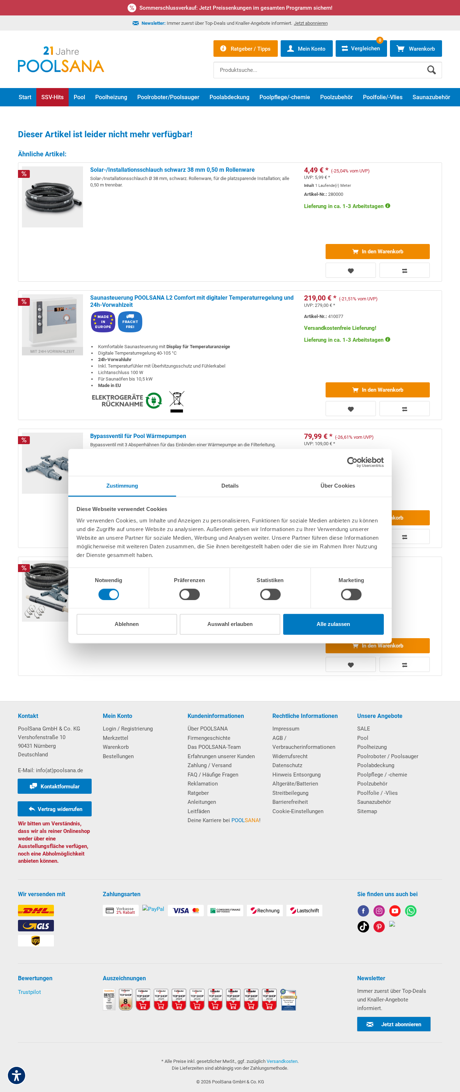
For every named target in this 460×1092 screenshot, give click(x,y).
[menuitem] (327, 65)
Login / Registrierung (128, 728)
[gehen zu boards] (379, 928)
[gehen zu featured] (395, 912)
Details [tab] (230, 486)
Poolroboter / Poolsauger (387, 756)
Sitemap (367, 811)
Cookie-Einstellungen (297, 811)
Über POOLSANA (208, 728)
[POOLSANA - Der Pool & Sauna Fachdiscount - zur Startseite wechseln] (61, 59)
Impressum (285, 728)
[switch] (189, 594)
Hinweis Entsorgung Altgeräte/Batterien (296, 779)
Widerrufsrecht (290, 756)
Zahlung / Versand (209, 765)
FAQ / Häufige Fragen (213, 774)
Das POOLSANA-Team (214, 747)
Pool (362, 738)
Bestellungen (118, 756)
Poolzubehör (372, 783)
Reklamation (203, 783)
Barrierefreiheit (290, 802)
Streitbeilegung (290, 793)
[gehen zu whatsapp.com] (411, 912)
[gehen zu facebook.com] (363, 912)
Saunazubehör (374, 802)
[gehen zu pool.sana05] (379, 912)
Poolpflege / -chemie (382, 774)
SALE (363, 728)
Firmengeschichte (209, 738)
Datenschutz (287, 765)
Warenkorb (116, 747)
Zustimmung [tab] (122, 486)
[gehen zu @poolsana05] (363, 928)
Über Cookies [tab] (338, 486)
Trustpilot (29, 992)
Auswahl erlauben (230, 624)
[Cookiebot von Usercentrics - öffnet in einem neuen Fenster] (352, 462)
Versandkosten (282, 1061)
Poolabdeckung (375, 765)
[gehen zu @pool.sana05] (392, 928)
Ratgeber (198, 793)
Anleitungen (202, 802)
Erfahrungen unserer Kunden (221, 756)
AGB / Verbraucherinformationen (303, 743)
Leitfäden (199, 811)
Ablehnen (127, 624)
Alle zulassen (333, 624)
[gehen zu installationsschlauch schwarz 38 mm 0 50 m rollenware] (230, 222)
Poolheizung (372, 747)
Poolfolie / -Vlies (377, 793)
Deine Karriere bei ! (224, 820)
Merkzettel (115, 738)
